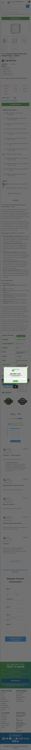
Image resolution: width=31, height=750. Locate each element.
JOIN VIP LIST (15, 381)
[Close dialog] (27, 367)
